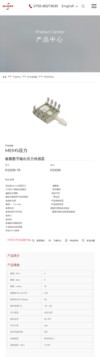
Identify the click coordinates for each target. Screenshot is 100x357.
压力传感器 (32, 77)
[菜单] (94, 6)
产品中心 (17, 77)
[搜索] (83, 6)
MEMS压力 (49, 77)
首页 (5, 77)
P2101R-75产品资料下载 (19, 240)
